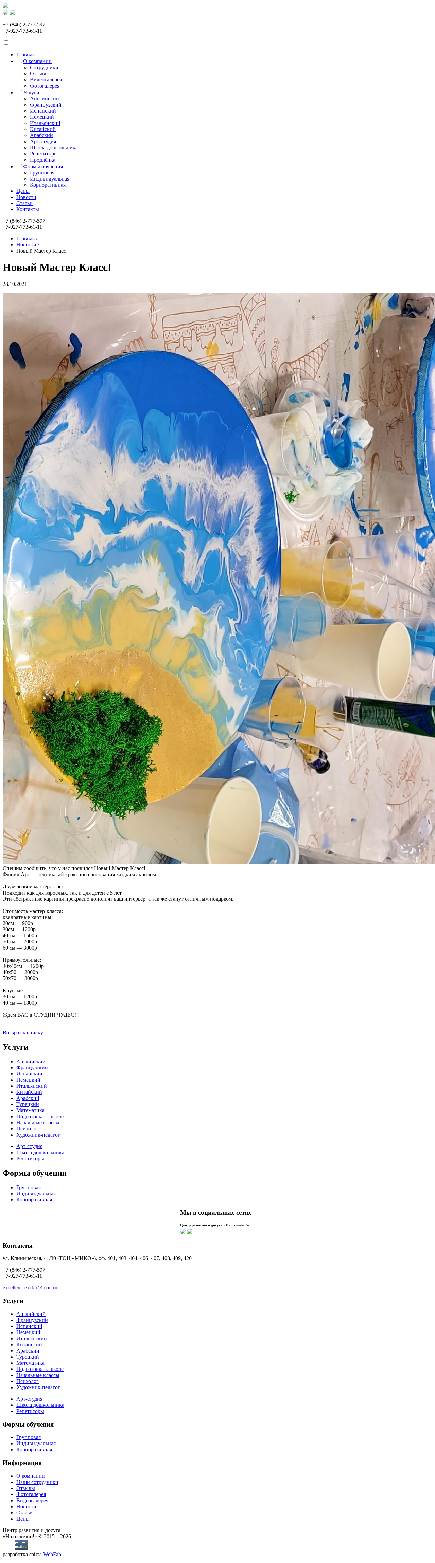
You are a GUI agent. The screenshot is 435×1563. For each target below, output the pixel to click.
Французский (46, 105)
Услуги (31, 92)
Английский (44, 99)
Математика (30, 1110)
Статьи (24, 203)
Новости (26, 197)
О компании (37, 61)
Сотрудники (44, 67)
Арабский (41, 135)
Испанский (43, 111)
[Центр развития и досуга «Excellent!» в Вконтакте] (5, 13)
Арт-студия (43, 141)
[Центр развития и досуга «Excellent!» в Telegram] (12, 13)
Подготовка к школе (40, 1116)
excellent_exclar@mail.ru (30, 1287)
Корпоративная (48, 185)
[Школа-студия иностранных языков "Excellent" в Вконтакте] (183, 1232)
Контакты (27, 209)
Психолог (27, 1129)
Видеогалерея (46, 79)
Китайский (43, 129)
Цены (23, 191)
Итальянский (45, 123)
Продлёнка (42, 160)
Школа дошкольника (54, 147)
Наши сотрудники (37, 1482)
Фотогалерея (44, 86)
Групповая (42, 173)
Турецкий (27, 1104)
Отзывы (39, 73)
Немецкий (42, 117)
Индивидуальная (49, 179)
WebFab (52, 1554)
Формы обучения (43, 166)
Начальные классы (37, 1122)
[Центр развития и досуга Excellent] (5, 6)
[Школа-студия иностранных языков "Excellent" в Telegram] (189, 1232)
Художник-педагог (38, 1135)
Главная (25, 54)
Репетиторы (44, 154)
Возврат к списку (23, 1032)
